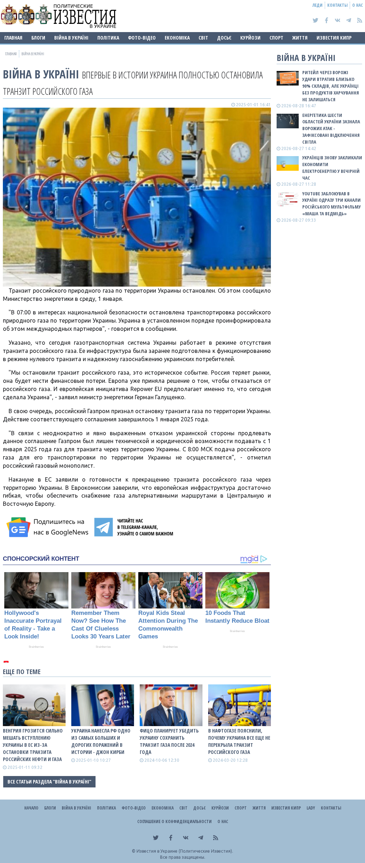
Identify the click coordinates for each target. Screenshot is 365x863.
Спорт (276, 37)
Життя (300, 37)
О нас (357, 5)
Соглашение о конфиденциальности (174, 821)
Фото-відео (142, 37)
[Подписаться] (48, 527)
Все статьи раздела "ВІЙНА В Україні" (49, 781)
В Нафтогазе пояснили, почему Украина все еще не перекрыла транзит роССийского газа (239, 741)
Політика (108, 37)
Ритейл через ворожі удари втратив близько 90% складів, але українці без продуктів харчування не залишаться (330, 85)
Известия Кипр (334, 37)
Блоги (38, 37)
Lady (311, 808)
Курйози (250, 37)
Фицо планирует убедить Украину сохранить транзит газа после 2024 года (169, 741)
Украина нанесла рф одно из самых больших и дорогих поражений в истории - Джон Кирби (100, 741)
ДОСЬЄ (224, 37)
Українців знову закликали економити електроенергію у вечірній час (332, 167)
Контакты (337, 5)
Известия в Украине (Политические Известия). (185, 851)
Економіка (177, 37)
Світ (203, 37)
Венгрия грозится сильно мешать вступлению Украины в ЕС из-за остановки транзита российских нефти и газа (33, 744)
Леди (318, 5)
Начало (31, 808)
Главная (13, 37)
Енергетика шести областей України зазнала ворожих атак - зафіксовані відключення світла (331, 128)
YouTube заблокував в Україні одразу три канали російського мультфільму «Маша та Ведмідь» (331, 203)
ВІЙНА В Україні (71, 37)
